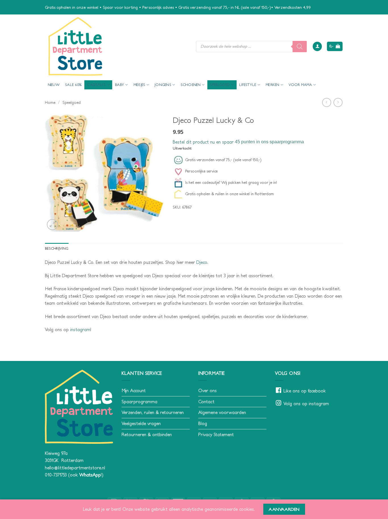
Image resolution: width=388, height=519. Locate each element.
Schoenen (191, 85)
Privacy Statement (216, 434)
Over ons (207, 390)
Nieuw (54, 85)
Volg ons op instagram (306, 403)
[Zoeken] (300, 46)
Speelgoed (220, 85)
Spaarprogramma (139, 401)
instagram (80, 329)
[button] (317, 46)
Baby (119, 85)
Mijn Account (134, 390)
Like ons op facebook (304, 390)
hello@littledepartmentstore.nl (75, 467)
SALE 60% (73, 85)
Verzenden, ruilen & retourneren (153, 412)
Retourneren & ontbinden (147, 434)
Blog (202, 423)
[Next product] (326, 102)
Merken (272, 85)
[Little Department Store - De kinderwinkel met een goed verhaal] (116, 46)
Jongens (163, 85)
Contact (206, 401)
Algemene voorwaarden (222, 412)
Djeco (201, 262)
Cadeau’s (96, 85)
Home (50, 102)
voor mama (300, 85)
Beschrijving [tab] (56, 248)
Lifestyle (247, 85)
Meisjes (139, 85)
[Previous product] (337, 102)
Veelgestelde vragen (141, 423)
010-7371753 (56, 474)
